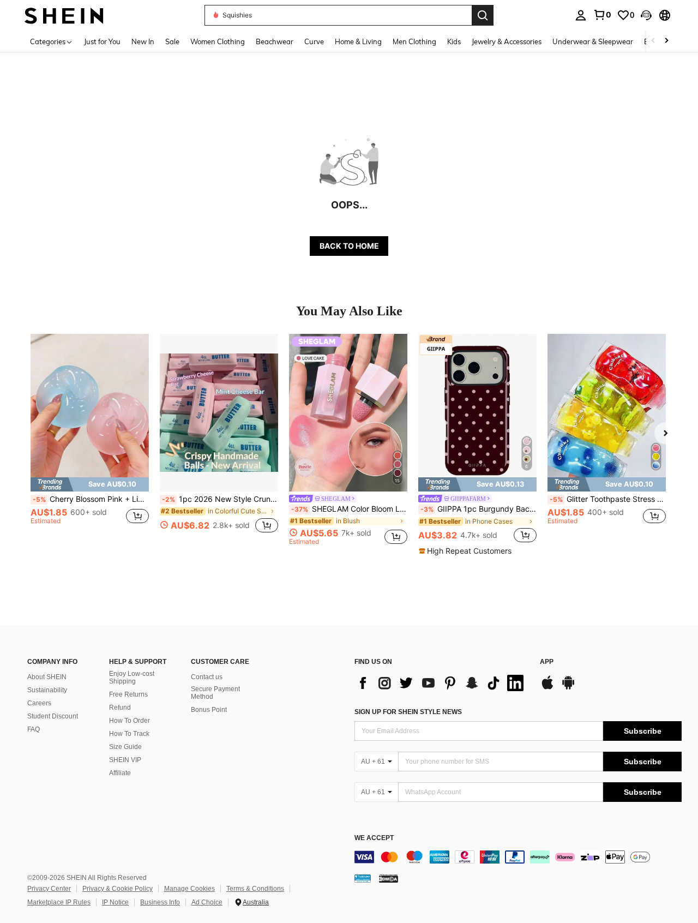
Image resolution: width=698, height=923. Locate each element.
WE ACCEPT (374, 838)
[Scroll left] (653, 41)
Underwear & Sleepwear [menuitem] (592, 41)
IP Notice (115, 902)
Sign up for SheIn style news (408, 712)
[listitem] (90, 439)
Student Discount (52, 716)
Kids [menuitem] (454, 41)
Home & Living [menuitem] (358, 41)
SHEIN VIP (125, 760)
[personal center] (580, 15)
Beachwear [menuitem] (274, 41)
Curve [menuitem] (314, 41)
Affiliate (120, 773)
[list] (441, 683)
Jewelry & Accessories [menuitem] (506, 41)
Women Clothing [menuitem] (217, 41)
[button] (646, 15)
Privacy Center (49, 888)
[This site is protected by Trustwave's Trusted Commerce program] (362, 878)
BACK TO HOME (349, 245)
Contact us (206, 677)
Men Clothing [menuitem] (414, 41)
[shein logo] (64, 15)
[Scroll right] (666, 41)
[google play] (568, 688)
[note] (90, 484)
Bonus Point (209, 710)
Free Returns (128, 694)
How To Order (129, 720)
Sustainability (47, 690)
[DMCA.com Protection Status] (388, 878)
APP (546, 662)
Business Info (160, 902)
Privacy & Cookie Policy (117, 888)
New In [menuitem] (142, 41)
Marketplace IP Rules (59, 902)
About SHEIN (47, 677)
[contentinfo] (518, 857)
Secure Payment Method (215, 692)
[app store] (547, 688)
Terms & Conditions (255, 888)
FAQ (33, 729)
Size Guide (125, 747)
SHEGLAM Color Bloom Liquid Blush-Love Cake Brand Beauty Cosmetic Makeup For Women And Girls (349, 509)
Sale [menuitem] (172, 41)
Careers (39, 703)
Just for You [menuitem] (102, 41)
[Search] (483, 15)
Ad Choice (206, 902)
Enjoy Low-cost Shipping (131, 677)
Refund (120, 707)
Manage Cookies (189, 888)
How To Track (129, 734)
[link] (602, 14)
